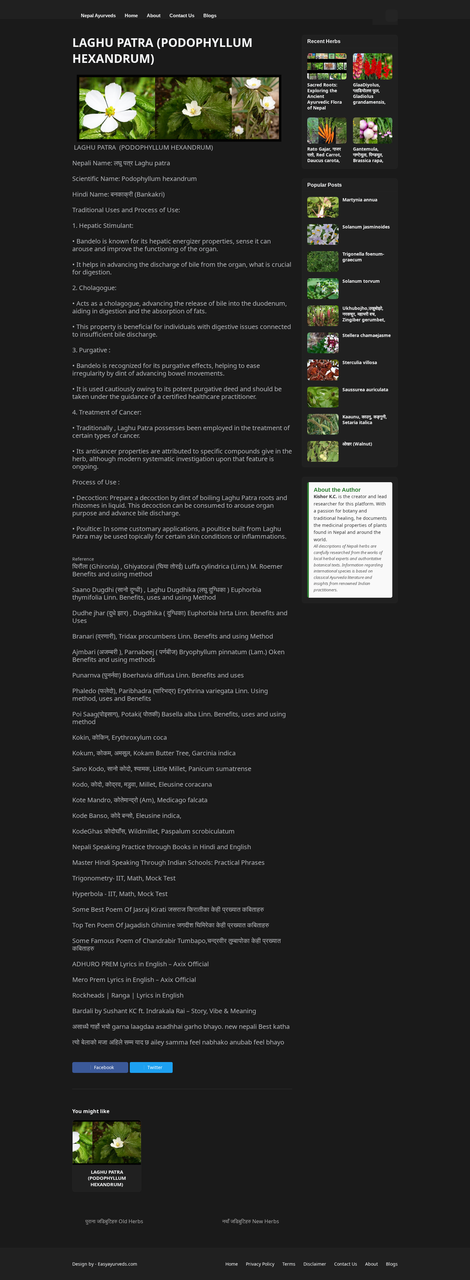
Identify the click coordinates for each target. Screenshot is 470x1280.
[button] (379, 16)
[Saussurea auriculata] (323, 397)
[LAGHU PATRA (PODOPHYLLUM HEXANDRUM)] (107, 1142)
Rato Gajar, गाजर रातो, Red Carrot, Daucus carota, (324, 154)
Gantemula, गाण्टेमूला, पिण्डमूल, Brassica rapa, (368, 154)
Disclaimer (314, 1264)
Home (231, 1264)
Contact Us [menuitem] (181, 15)
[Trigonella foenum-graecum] (323, 261)
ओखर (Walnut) (357, 444)
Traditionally (95, 427)
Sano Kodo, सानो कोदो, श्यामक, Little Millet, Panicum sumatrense (161, 768)
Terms (288, 1264)
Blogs (392, 1264)
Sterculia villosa (359, 362)
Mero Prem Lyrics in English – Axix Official (134, 979)
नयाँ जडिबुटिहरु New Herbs (250, 1221)
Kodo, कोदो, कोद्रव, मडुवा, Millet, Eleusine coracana (142, 784)
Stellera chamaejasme (366, 335)
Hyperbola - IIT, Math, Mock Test (120, 893)
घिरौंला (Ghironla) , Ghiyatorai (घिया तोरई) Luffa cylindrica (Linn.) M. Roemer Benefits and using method (177, 570)
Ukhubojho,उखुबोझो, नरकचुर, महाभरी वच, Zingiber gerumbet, (363, 314)
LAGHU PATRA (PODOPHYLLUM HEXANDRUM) (107, 1178)
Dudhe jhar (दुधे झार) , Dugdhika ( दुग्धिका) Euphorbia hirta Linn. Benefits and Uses (179, 617)
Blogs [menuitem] (209, 15)
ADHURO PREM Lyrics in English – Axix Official (140, 964)
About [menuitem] (154, 15)
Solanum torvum (361, 281)
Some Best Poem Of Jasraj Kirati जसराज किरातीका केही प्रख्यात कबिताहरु (168, 909)
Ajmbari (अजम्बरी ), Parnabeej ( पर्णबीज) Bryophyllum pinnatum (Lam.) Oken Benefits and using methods (178, 655)
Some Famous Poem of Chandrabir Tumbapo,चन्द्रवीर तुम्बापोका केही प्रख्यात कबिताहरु (176, 944)
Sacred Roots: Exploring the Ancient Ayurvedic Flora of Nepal (324, 96)
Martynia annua (359, 200)
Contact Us (345, 1264)
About (371, 1264)
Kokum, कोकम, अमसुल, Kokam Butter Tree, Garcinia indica (154, 753)
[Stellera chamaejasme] (323, 343)
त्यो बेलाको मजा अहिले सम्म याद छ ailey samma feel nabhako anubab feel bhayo (178, 1042)
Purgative (93, 350)
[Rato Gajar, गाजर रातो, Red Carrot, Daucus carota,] (327, 130)
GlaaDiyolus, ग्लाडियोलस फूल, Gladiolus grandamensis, (369, 93)
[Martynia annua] (323, 207)
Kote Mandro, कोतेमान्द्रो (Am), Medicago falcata (140, 800)
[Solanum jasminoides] (323, 234)
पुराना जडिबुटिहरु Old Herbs (114, 1221)
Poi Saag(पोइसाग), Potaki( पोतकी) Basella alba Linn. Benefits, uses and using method (179, 718)
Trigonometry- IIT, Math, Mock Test (124, 878)
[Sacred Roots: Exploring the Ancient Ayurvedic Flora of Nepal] (327, 66)
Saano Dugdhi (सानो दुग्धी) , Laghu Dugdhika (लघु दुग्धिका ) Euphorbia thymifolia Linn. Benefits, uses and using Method (166, 593)
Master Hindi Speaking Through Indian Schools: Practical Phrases (168, 862)
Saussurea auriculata (365, 390)
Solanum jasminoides (366, 227)
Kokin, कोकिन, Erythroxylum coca (119, 737)
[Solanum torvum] (323, 288)
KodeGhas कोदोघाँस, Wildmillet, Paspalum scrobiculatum (153, 831)
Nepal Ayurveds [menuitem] (98, 15)
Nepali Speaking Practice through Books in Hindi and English (161, 846)
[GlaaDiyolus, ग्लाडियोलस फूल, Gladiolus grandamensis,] (372, 66)
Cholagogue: (97, 287)
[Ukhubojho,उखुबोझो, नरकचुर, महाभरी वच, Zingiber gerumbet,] (323, 315)
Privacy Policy (260, 1264)
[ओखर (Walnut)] (323, 451)
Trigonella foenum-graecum (363, 257)
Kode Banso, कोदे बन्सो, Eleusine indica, (126, 815)
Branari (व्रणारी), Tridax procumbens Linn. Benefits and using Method (172, 636)
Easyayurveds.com (117, 1264)
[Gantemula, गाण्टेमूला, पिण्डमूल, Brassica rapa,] (372, 130)
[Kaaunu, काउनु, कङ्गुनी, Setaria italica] (323, 424)
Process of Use (94, 482)
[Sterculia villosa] (323, 370)
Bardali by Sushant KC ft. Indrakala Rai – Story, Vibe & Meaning (164, 1011)
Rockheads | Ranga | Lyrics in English (128, 995)
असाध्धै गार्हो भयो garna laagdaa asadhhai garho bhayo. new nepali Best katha (181, 1026)
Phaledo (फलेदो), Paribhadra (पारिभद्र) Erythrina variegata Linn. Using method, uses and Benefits (170, 694)
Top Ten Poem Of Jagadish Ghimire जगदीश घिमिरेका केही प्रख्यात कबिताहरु (170, 925)
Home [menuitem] (131, 15)
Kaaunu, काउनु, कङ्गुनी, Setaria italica (364, 419)
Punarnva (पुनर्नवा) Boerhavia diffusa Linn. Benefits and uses (158, 675)
